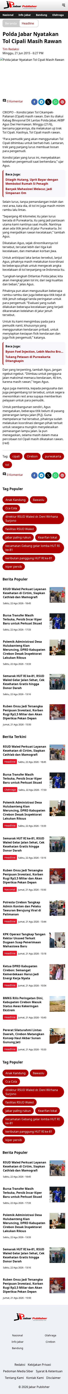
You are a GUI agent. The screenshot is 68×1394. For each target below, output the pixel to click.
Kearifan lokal (47, 537)
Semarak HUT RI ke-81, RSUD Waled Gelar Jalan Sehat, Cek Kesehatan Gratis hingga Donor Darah (23, 682)
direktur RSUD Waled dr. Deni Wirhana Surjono (31, 519)
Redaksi (20, 1365)
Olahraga (58, 15)
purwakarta (53, 456)
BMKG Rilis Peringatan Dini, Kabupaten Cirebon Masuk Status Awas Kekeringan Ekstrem (23, 1004)
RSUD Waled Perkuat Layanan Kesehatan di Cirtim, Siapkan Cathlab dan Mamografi (24, 593)
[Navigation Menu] (63, 5)
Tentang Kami (14, 1378)
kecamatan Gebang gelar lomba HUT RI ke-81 (32, 548)
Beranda (11, 23)
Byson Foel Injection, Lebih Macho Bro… (34, 352)
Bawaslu (38, 500)
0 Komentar (14, 101)
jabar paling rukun (18, 537)
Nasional (8, 15)
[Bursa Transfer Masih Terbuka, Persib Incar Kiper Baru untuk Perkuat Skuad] (57, 621)
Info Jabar (24, 15)
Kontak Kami (35, 1378)
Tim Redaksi (11, 49)
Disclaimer (53, 1378)
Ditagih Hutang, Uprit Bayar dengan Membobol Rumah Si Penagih (31, 182)
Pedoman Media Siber (18, 1371)
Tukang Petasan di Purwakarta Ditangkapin (27, 359)
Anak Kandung (15, 500)
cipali (16, 456)
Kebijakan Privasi (39, 1365)
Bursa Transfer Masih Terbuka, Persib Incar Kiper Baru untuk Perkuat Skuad (22, 619)
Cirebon (32, 456)
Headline (28, 23)
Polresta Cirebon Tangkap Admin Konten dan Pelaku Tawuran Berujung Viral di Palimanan (22, 908)
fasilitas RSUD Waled (19, 529)
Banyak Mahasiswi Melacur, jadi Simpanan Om (28, 191)
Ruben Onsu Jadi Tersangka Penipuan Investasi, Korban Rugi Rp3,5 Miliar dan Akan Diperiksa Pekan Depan (23, 712)
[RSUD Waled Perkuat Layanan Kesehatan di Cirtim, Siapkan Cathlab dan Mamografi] (57, 595)
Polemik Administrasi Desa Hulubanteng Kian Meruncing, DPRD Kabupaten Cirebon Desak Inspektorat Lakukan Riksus (24, 650)
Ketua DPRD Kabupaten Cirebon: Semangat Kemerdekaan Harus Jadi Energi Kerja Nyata (21, 972)
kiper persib (13, 567)
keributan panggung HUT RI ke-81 (28, 558)
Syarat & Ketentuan (49, 1371)
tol (7, 465)
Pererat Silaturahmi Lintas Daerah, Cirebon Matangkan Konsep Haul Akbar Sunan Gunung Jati (23, 1036)
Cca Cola (11, 508)
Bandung (41, 15)
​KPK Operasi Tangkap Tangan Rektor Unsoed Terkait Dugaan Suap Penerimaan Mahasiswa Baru (24, 940)
